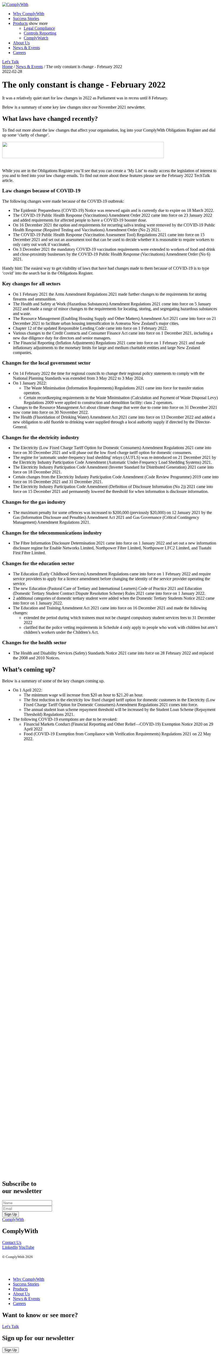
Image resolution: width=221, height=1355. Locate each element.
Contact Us (11, 1242)
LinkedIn (10, 1247)
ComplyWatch (36, 38)
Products (20, 23)
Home (7, 66)
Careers (19, 52)
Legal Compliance (39, 28)
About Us (21, 43)
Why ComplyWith (28, 13)
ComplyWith (13, 1219)
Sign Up (10, 1214)
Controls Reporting (40, 33)
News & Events (26, 47)
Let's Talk (10, 61)
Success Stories (26, 18)
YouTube (26, 1247)
